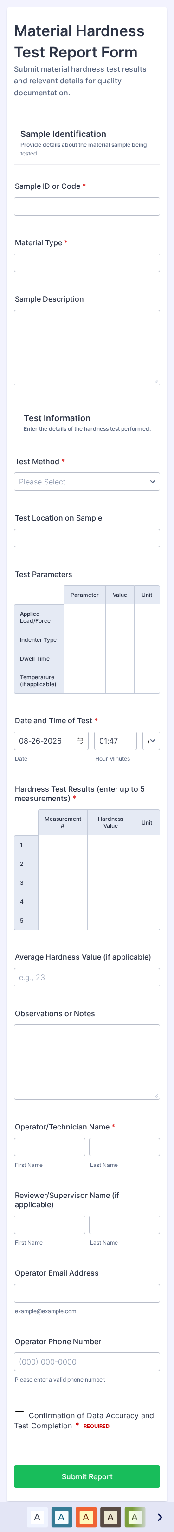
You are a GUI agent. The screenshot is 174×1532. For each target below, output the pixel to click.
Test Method (40, 461)
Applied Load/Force (35, 617)
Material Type (41, 242)
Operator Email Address (57, 1273)
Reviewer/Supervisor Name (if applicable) (67, 1200)
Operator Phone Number (58, 1341)
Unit (147, 594)
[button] (79, 747)
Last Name (104, 1164)
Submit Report (87, 1476)
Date (21, 758)
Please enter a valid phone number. (60, 1379)
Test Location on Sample (58, 517)
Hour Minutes (112, 758)
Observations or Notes (55, 1013)
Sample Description (49, 299)
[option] (36, 1517)
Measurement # (63, 822)
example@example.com (45, 1311)
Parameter (85, 594)
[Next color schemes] (159, 1517)
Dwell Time (35, 658)
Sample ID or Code (50, 186)
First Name (29, 1164)
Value (120, 594)
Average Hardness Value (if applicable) (83, 956)
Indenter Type (38, 639)
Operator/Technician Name (65, 1126)
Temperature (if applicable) (38, 681)
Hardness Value (110, 822)
